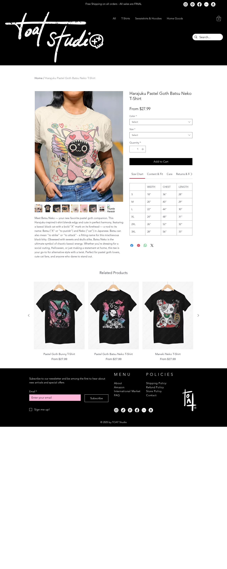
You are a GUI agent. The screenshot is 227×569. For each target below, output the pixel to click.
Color (133, 116)
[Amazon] (213, 4)
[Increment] (143, 149)
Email (33, 530)
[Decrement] (132, 149)
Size (132, 129)
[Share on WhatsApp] (145, 245)
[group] (113, 460)
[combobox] (160, 122)
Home (39, 78)
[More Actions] (190, 312)
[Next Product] (198, 454)
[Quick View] (59, 454)
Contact (151, 534)
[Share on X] (152, 245)
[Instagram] (185, 4)
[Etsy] (206, 4)
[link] (137, 174)
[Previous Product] (29, 454)
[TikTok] (123, 549)
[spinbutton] (137, 149)
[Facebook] (199, 4)
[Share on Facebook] (132, 245)
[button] (219, 18)
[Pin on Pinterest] (138, 245)
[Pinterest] (192, 4)
